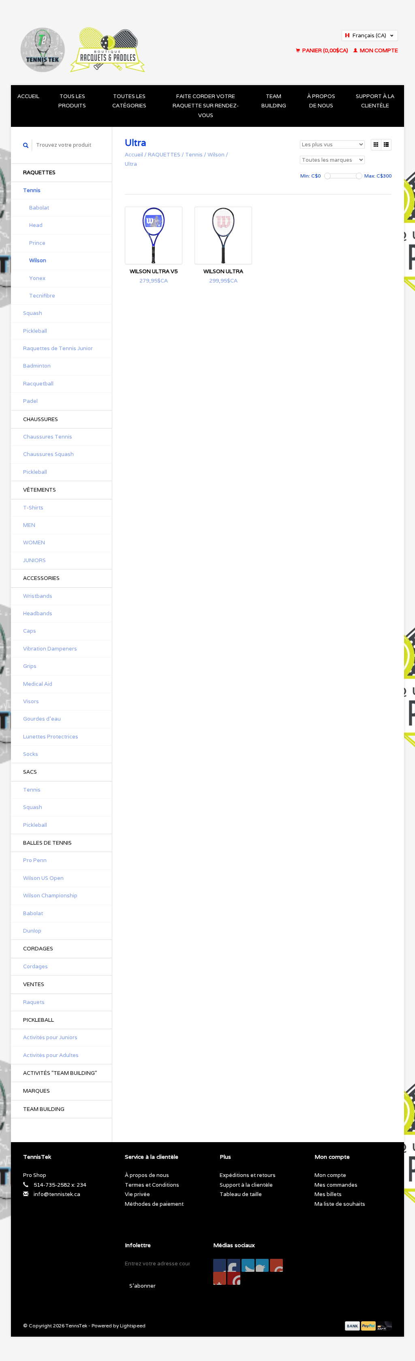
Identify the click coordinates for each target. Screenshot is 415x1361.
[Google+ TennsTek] (248, 1265)
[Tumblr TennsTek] (219, 1278)
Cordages (35, 966)
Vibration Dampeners (50, 648)
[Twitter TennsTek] (233, 1265)
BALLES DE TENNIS (47, 842)
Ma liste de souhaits (339, 1204)
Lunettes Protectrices (50, 736)
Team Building (273, 101)
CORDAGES (38, 948)
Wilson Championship (50, 895)
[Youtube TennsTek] (276, 1265)
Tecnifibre (42, 295)
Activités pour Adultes (51, 1055)
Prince (37, 243)
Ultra (131, 163)
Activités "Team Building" (60, 1073)
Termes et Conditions (152, 1184)
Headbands (37, 613)
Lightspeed (132, 1325)
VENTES (33, 984)
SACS (30, 771)
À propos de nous (321, 101)
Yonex (37, 278)
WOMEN (34, 542)
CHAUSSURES (40, 419)
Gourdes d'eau (42, 718)
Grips (29, 666)
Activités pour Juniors (50, 1037)
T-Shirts (33, 507)
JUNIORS (34, 560)
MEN (29, 525)
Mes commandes (335, 1184)
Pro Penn (35, 860)
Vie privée (137, 1194)
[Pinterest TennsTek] (262, 1265)
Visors (31, 701)
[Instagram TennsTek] (233, 1278)
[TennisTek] (123, 42)
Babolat (39, 207)
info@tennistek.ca (57, 1194)
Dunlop (32, 930)
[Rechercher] (26, 145)
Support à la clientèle (375, 101)
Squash (32, 313)
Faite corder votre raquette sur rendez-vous (206, 106)
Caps (29, 630)
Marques (36, 1090)
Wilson (37, 260)
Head (36, 225)
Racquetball (38, 383)
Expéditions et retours (248, 1175)
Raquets (34, 1002)
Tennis (32, 190)
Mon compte (378, 50)
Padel (30, 401)
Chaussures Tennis (47, 436)
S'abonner (142, 1285)
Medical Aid (37, 683)
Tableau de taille (241, 1194)
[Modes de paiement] (353, 1325)
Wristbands (37, 596)
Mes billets (328, 1194)
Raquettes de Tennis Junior (58, 348)
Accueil (28, 96)
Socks (30, 754)
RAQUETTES (39, 172)
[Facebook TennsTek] (219, 1265)
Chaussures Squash (48, 454)
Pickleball (35, 330)
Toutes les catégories (129, 101)
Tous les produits (72, 101)
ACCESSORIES (41, 578)
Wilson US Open (43, 878)
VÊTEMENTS (39, 489)
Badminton (37, 365)
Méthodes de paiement (154, 1204)
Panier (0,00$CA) (325, 50)
